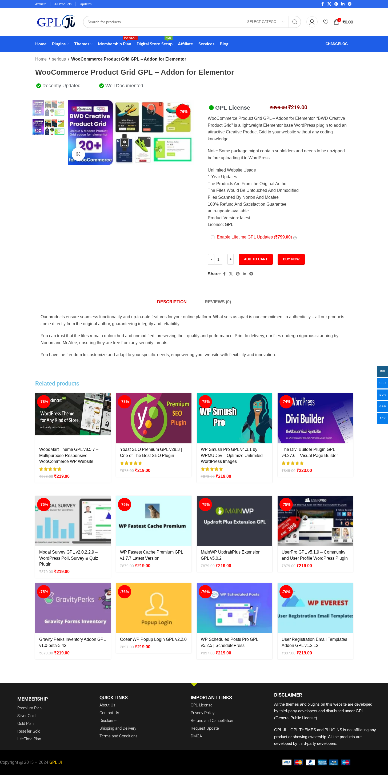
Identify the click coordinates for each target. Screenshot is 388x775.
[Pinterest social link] (336, 4)
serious (59, 59)
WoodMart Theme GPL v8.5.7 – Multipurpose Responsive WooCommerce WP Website (68, 455)
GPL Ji (55, 762)
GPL (229, 224)
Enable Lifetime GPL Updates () (254, 237)
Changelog (337, 44)
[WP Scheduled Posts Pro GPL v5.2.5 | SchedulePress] (234, 608)
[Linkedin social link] (343, 4)
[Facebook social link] (322, 4)
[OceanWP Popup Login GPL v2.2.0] (153, 608)
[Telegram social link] (349, 4)
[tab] (172, 302)
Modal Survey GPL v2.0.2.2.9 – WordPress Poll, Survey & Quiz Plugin (68, 558)
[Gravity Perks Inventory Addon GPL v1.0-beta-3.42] (73, 608)
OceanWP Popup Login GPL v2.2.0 (153, 639)
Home (41, 59)
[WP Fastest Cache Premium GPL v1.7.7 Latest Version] (153, 521)
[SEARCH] (295, 22)
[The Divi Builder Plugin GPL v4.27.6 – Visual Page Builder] (315, 418)
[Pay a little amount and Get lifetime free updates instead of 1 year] (295, 237)
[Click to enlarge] (78, 154)
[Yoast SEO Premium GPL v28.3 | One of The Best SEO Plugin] (153, 418)
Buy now (291, 259)
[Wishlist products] (325, 22)
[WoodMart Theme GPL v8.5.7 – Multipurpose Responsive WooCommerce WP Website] (73, 418)
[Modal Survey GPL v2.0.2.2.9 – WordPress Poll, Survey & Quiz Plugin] (73, 521)
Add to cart (255, 259)
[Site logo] (56, 21)
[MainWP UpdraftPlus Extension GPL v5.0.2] (234, 521)
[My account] (312, 22)
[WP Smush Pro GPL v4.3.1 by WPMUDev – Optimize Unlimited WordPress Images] (234, 418)
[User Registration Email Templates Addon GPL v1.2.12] (315, 608)
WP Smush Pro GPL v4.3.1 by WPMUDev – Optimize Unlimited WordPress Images (232, 455)
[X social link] (329, 4)
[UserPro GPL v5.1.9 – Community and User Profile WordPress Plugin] (315, 521)
